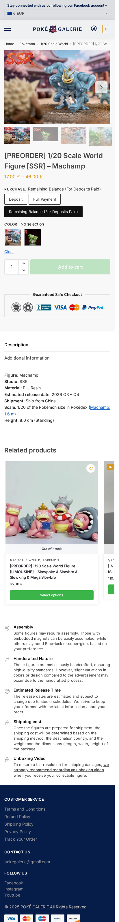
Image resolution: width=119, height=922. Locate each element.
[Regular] (13, 237)
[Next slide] (101, 87)
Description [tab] (16, 344)
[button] (105, 29)
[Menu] (13, 29)
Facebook (13, 882)
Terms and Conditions (24, 808)
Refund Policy (17, 816)
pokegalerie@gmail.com (27, 861)
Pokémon (27, 44)
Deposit (16, 199)
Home (9, 44)
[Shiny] (32, 237)
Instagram (13, 888)
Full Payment (44, 199)
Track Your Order (20, 839)
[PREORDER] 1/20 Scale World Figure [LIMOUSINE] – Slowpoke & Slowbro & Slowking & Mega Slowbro (44, 572)
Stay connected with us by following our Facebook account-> (57, 5)
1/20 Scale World (54, 44)
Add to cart (70, 267)
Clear (9, 251)
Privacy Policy (17, 831)
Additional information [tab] (27, 358)
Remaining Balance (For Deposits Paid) (43, 211)
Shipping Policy (19, 824)
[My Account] (93, 29)
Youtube (12, 894)
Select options (51, 595)
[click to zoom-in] (59, 87)
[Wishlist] (90, 468)
